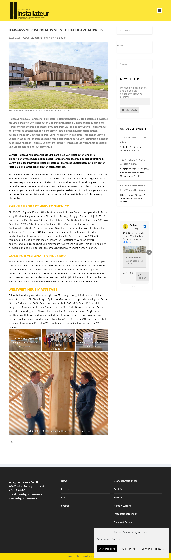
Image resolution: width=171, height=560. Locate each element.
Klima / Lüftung (122, 505)
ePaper (65, 505)
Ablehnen (128, 548)
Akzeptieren (107, 548)
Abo (63, 497)
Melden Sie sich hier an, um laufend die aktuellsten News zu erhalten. (133, 92)
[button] (120, 252)
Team (70, 556)
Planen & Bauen (123, 522)
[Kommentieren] (130, 276)
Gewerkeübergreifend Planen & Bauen (44, 37)
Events (65, 489)
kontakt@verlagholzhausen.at (26, 494)
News (64, 480)
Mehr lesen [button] (129, 242)
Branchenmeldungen (126, 480)
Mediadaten (89, 556)
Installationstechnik (125, 513)
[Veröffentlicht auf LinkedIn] (144, 227)
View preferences (153, 548)
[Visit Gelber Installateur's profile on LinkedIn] (125, 226)
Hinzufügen (129, 109)
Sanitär (118, 489)
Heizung (118, 497)
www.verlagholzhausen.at (23, 498)
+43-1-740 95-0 (17, 490)
